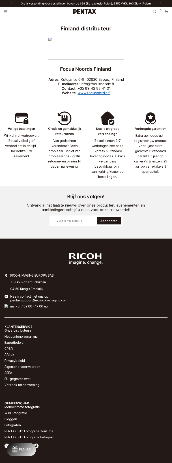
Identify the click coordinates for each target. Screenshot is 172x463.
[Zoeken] (155, 12)
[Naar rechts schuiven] (160, 3)
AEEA (8, 373)
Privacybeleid (14, 361)
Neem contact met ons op (29, 296)
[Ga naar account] (161, 11)
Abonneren (109, 221)
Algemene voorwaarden (22, 367)
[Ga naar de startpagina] (84, 11)
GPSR (8, 348)
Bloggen (10, 419)
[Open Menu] (6, 11)
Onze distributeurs (18, 330)
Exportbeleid (14, 342)
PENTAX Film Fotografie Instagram (29, 437)
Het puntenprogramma (21, 336)
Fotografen (12, 425)
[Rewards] (21, 449)
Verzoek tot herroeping (21, 385)
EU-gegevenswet (17, 379)
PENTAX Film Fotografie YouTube (29, 431)
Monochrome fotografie (22, 407)
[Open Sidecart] (166, 11)
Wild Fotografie (15, 413)
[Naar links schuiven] (11, 3)
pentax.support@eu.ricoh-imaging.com (38, 300)
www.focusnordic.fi (94, 93)
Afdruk (9, 354)
